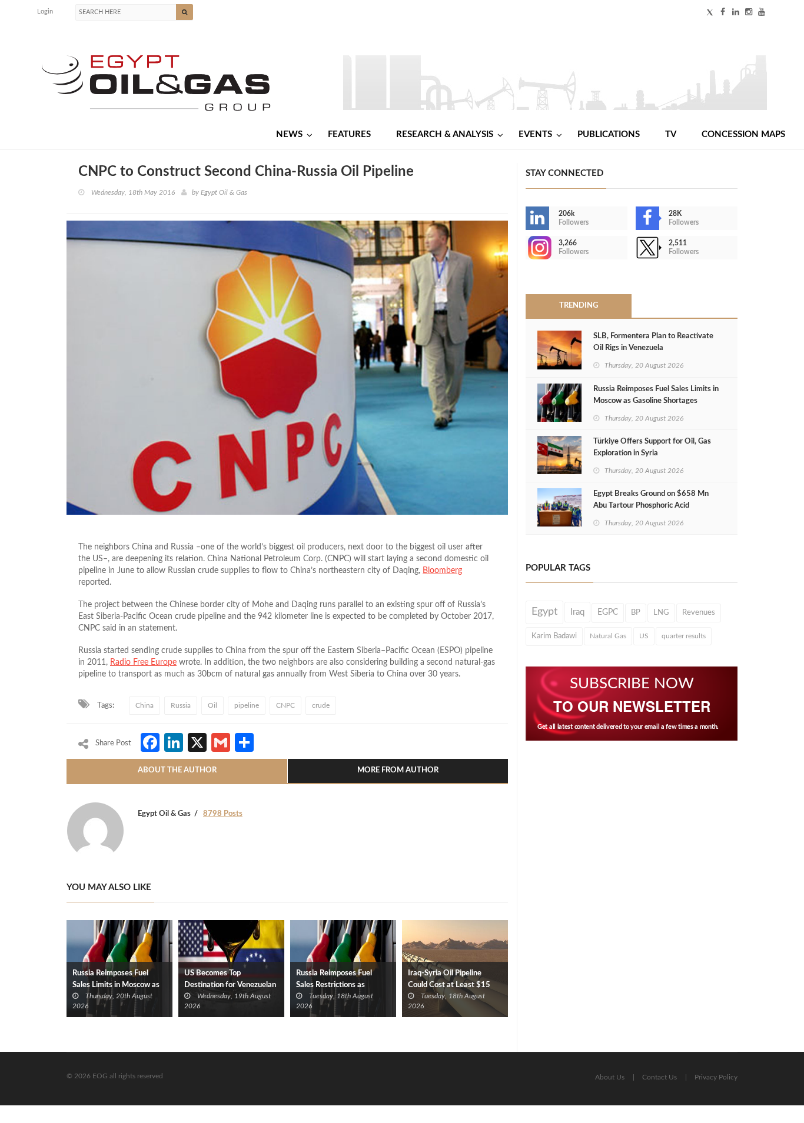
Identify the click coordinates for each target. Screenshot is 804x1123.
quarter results (684, 635)
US (644, 635)
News (289, 134)
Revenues (698, 612)
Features (349, 134)
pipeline (246, 705)
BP (635, 612)
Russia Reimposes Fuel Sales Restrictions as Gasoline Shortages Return (341, 985)
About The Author (177, 770)
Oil (212, 705)
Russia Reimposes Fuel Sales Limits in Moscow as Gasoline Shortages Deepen (118, 985)
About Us (609, 1077)
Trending (578, 305)
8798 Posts (222, 814)
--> (527, 247)
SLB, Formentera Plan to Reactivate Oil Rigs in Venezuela (653, 342)
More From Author (397, 770)
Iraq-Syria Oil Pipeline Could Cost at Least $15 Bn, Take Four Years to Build (454, 985)
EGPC (607, 612)
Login (45, 11)
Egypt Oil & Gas (224, 192)
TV (670, 134)
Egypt (544, 612)
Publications (608, 134)
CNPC (285, 705)
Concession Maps (743, 134)
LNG (661, 612)
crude (321, 705)
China (144, 705)
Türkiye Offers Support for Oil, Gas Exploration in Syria (652, 447)
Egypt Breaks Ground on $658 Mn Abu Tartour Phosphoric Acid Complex (651, 505)
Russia (181, 705)
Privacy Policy (716, 1077)
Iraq (577, 612)
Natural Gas (608, 635)
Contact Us (659, 1077)
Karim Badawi (554, 635)
